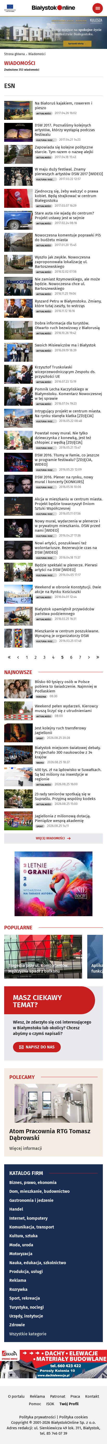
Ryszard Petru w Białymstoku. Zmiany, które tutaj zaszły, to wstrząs (68, 303)
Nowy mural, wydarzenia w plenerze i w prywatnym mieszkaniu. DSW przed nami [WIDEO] (67, 526)
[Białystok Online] (53, 8)
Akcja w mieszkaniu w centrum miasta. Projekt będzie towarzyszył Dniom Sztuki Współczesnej (69, 504)
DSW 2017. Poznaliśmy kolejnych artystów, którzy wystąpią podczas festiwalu (65, 130)
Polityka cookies (73, 1417)
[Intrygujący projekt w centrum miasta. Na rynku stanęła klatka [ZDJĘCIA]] (18, 418)
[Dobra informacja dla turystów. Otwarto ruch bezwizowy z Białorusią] (18, 330)
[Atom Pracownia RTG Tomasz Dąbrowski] (53, 1103)
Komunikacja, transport (31, 1227)
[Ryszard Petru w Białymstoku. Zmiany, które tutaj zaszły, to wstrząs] (18, 308)
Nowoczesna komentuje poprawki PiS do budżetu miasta (68, 237)
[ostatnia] (98, 657)
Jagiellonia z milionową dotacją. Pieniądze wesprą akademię (63, 818)
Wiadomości (36, 54)
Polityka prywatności (37, 1417)
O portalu (16, 1396)
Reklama (17, 1280)
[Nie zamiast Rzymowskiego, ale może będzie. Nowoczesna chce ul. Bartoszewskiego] (18, 286)
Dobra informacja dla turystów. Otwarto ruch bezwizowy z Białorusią (67, 325)
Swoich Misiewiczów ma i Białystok (65, 345)
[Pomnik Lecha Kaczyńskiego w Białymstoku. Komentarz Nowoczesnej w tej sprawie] (18, 396)
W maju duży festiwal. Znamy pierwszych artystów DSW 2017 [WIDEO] (69, 171)
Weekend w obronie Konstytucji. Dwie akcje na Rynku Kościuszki (68, 589)
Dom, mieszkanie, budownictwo (39, 1191)
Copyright (19, 1422)
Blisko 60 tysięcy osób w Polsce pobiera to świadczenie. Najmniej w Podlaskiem (66, 686)
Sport (39, 738)
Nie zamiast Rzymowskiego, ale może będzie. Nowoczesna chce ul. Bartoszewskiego (67, 284)
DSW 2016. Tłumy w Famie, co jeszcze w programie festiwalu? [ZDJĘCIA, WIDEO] (67, 460)
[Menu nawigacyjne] (97, 8)
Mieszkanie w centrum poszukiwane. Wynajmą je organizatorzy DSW (67, 633)
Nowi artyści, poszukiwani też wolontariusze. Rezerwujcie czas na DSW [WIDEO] (66, 548)
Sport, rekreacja (24, 1298)
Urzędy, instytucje (26, 1316)
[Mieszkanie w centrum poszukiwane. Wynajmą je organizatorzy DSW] (18, 638)
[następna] (89, 657)
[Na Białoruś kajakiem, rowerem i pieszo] (18, 110)
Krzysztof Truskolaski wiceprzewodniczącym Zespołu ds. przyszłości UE (65, 372)
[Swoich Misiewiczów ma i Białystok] (18, 352)
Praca (75, 1396)
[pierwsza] (9, 657)
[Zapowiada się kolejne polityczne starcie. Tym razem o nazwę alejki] (18, 154)
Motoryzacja (20, 1253)
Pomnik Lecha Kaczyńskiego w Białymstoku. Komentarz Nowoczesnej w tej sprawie (68, 394)
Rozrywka (18, 1289)
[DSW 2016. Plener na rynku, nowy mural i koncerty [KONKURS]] (18, 484)
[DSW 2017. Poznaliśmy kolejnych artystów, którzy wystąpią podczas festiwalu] (18, 132)
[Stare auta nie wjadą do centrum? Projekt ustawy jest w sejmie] (18, 220)
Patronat (57, 1396)
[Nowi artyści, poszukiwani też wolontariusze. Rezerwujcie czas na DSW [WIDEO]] (18, 550)
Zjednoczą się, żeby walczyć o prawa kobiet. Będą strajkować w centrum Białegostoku (66, 196)
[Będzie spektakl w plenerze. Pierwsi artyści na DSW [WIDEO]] (18, 572)
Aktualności (43, 113)
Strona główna (14, 54)
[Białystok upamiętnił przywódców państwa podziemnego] (18, 616)
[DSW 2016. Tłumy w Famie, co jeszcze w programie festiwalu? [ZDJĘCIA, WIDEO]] (18, 462)
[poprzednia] (18, 657)
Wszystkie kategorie (27, 1333)
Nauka (40, 762)
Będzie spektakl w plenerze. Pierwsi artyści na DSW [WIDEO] (66, 567)
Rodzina (41, 696)
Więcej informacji (25, 1148)
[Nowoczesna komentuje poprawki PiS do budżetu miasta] (18, 242)
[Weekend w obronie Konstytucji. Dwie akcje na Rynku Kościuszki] (18, 594)
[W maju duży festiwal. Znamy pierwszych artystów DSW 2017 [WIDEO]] (18, 176)
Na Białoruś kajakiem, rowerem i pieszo (63, 105)
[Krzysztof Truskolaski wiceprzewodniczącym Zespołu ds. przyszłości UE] (18, 374)
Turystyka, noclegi (26, 1307)
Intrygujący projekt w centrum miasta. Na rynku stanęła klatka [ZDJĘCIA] (68, 413)
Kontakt (92, 1396)
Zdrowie (17, 1324)
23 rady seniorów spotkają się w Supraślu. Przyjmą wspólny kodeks (65, 796)
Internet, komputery (28, 1218)
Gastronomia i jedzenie (31, 1200)
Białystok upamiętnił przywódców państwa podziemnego (64, 611)
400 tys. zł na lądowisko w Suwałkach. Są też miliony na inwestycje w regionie (68, 774)
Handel (16, 1209)
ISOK (50, 1404)
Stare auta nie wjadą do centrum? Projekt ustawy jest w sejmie (64, 215)
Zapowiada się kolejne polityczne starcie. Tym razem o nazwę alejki (64, 149)
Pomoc (35, 1404)
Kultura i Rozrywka (46, 140)
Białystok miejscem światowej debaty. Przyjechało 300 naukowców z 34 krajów (68, 752)
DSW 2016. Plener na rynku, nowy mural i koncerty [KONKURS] (64, 479)
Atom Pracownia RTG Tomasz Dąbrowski (49, 1135)
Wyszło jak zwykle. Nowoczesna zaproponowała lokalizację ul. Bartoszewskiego (62, 262)
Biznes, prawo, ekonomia (33, 1182)
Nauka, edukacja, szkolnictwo (37, 1262)
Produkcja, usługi (26, 1271)
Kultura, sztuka (23, 1235)
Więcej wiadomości (50, 838)
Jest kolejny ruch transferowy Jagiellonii (60, 730)
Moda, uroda (21, 1244)
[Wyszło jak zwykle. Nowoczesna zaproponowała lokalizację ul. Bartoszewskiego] (18, 264)
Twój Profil (68, 1404)
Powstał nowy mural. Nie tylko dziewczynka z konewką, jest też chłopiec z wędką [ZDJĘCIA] (63, 438)
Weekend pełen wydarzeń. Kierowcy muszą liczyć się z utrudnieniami (66, 708)
